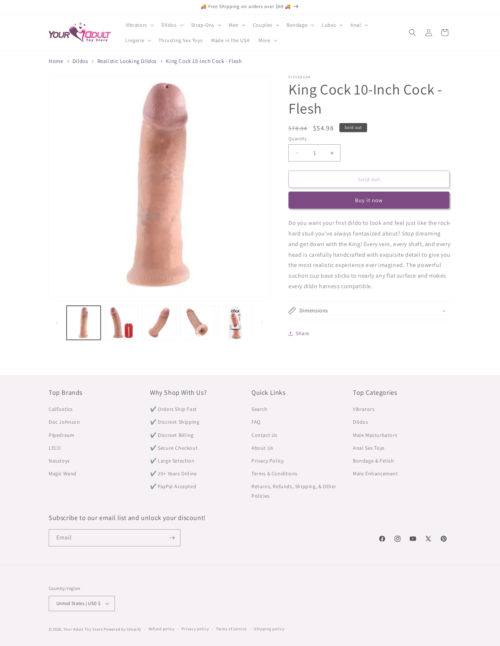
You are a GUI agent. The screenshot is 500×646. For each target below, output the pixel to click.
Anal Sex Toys (369, 448)
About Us (262, 448)
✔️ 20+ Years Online (173, 473)
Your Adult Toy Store (83, 629)
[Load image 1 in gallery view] (84, 323)
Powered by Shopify (122, 629)
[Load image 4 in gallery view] (197, 323)
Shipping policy (269, 628)
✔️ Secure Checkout (174, 448)
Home (56, 60)
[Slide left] (57, 323)
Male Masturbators (375, 435)
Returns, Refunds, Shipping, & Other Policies (293, 491)
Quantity (297, 138)
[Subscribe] (172, 537)
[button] (139, 25)
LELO (54, 448)
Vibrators (363, 409)
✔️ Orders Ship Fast (173, 409)
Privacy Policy (267, 460)
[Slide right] (262, 323)
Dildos (80, 60)
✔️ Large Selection (172, 460)
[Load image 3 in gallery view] (159, 323)
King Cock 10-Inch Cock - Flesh (204, 60)
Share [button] (302, 333)
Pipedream (61, 435)
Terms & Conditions (274, 473)
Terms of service (231, 628)
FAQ (256, 422)
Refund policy (162, 628)
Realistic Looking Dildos (127, 60)
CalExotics (61, 409)
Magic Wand (63, 473)
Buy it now (369, 200)
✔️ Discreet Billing (172, 435)
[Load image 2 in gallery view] (121, 323)
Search (259, 409)
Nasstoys (59, 460)
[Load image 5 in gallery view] (235, 323)
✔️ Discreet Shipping (174, 422)
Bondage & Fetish (373, 460)
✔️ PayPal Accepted (173, 486)
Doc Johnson (64, 422)
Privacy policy (195, 628)
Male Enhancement (375, 473)
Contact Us (264, 435)
